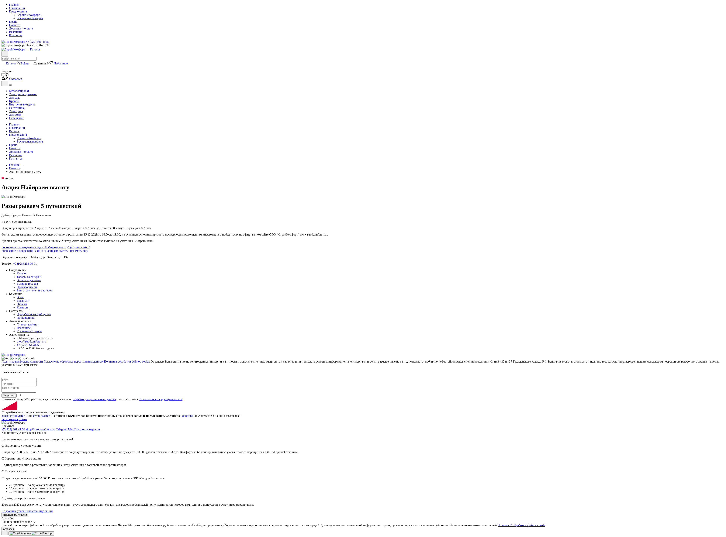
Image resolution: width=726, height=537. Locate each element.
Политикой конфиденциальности (160, 399)
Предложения (18, 11)
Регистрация (10, 419)
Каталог (35, 49)
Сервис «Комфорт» (29, 14)
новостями (187, 415)
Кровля (14, 101)
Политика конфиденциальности (22, 361)
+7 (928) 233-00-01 (25, 263)
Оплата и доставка (29, 280)
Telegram (61, 429)
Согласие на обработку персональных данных (73, 361)
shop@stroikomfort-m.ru (31, 341)
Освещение (16, 118)
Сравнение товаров (29, 331)
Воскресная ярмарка (30, 18)
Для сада (14, 97)
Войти (23, 419)
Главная (14, 4)
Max (71, 429)
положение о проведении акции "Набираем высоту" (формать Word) (46, 247)
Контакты (15, 35)
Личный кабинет (28, 324)
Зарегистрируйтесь (14, 415)
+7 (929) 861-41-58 (28, 344)
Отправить (9, 395)
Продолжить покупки (15, 514)
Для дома (15, 114)
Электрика (16, 111)
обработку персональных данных (94, 399)
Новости (14, 25)
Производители (27, 287)
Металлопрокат (19, 90)
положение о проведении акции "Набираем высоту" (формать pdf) (45, 250)
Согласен (8, 529)
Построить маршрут (87, 429)
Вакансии (15, 31)
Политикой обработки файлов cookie (521, 525)
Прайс (13, 21)
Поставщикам (26, 317)
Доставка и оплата (21, 28)
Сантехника (17, 107)
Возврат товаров (27, 283)
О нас (20, 297)
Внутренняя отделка (22, 104)
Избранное (24, 327)
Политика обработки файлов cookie (127, 361)
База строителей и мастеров (34, 290)
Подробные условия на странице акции (27, 511)
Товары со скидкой (29, 276)
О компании (17, 8)
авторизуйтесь (42, 415)
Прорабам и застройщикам (34, 314)
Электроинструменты (23, 94)
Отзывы (22, 304)
